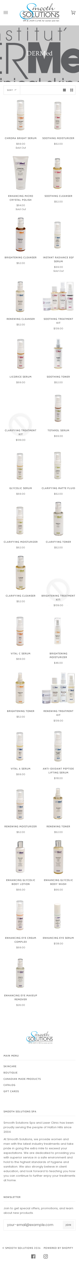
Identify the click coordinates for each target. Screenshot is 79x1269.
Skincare (10, 1066)
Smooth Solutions (19, 1247)
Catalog (9, 1085)
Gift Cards (11, 1091)
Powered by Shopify (58, 1247)
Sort (10, 90)
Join (68, 1224)
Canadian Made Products (22, 1078)
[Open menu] (10, 12)
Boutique (11, 1072)
